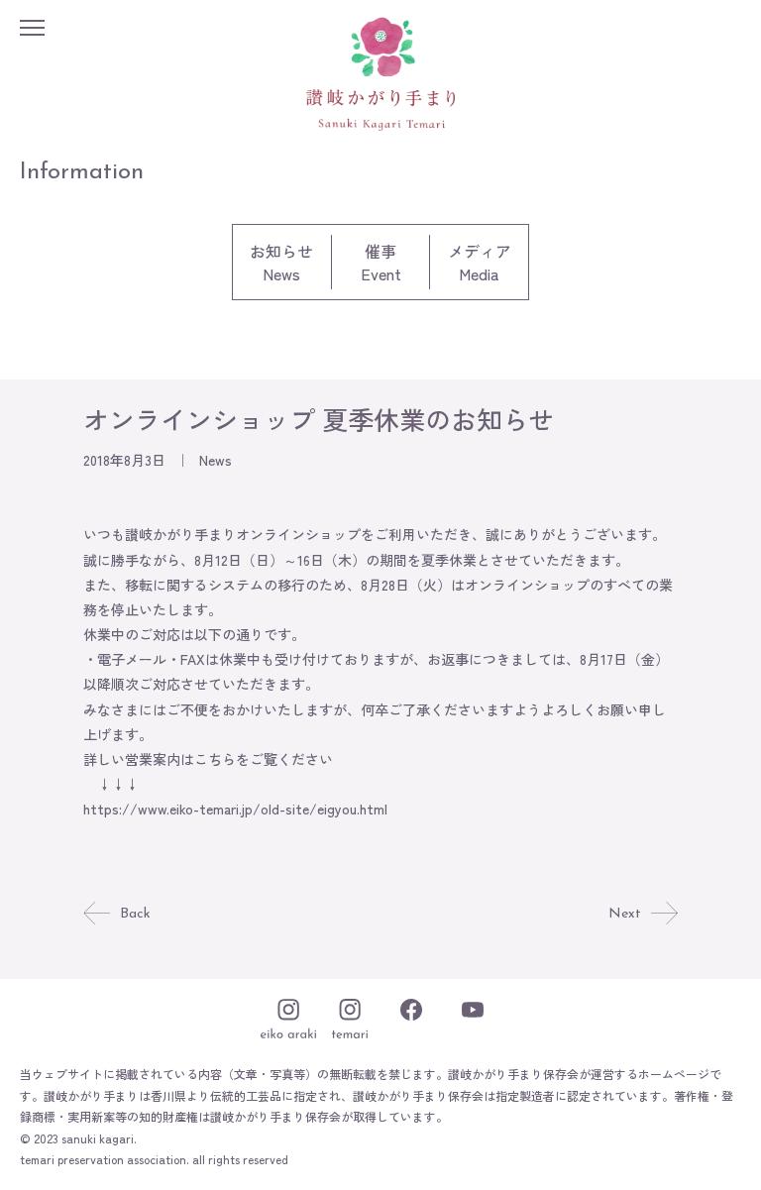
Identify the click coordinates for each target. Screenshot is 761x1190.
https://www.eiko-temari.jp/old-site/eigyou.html (235, 808)
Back (135, 914)
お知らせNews (281, 262)
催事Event (381, 262)
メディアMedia (479, 262)
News (215, 460)
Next (624, 914)
